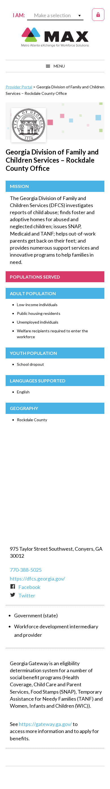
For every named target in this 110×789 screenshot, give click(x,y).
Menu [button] (59, 66)
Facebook (29, 587)
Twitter (26, 595)
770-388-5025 (25, 570)
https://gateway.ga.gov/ (45, 724)
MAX (55, 37)
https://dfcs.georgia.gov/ (37, 578)
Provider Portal (19, 86)
